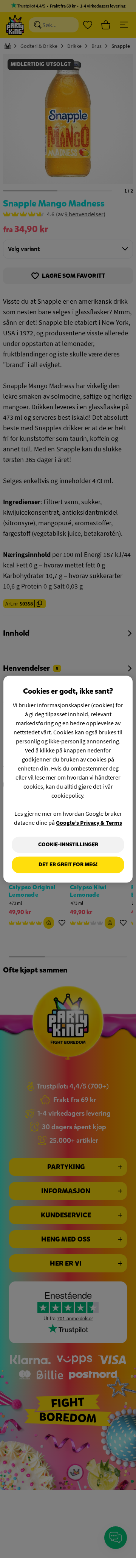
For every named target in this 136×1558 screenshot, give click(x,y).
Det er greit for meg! (68, 864)
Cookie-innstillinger (68, 844)
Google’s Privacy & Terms (89, 822)
